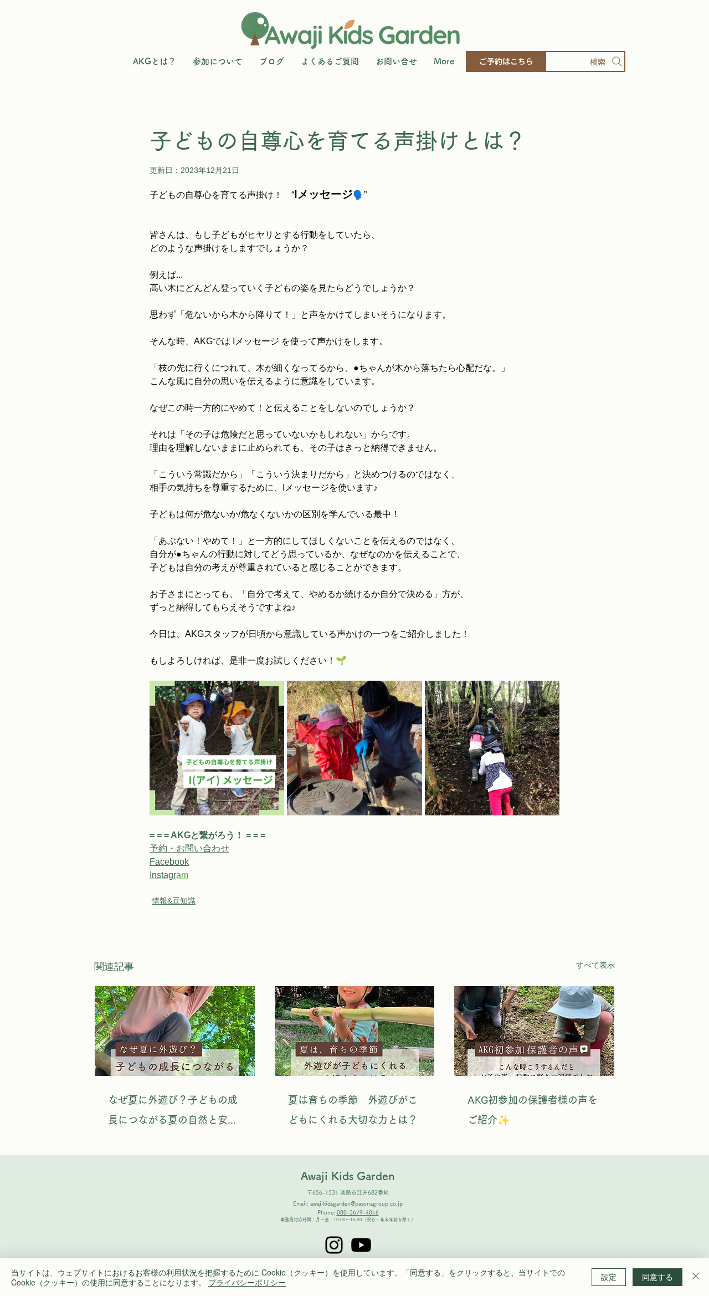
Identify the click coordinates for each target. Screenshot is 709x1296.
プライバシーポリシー (247, 1282)
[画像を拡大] (217, 748)
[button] (217, 61)
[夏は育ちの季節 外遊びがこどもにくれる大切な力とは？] (355, 1031)
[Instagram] (334, 1245)
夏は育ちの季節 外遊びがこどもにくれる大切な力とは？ (353, 1110)
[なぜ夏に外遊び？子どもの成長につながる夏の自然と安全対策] (175, 1031)
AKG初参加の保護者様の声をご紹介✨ (532, 1110)
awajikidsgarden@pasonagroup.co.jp (356, 1203)
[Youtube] (361, 1245)
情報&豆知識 (174, 900)
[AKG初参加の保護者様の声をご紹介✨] (534, 1031)
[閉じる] (695, 1277)
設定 (608, 1276)
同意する (657, 1276)
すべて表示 (595, 965)
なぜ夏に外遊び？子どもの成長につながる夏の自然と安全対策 (173, 1112)
